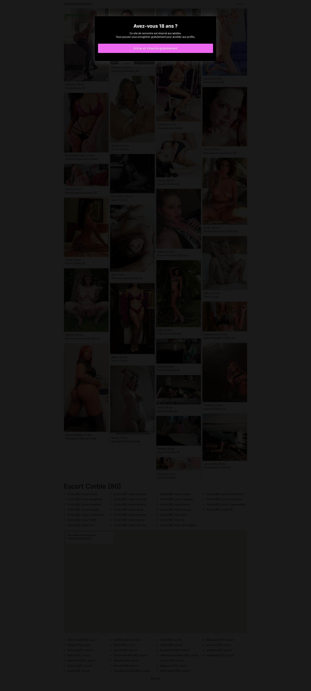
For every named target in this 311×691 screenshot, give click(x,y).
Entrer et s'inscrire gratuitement (155, 48)
